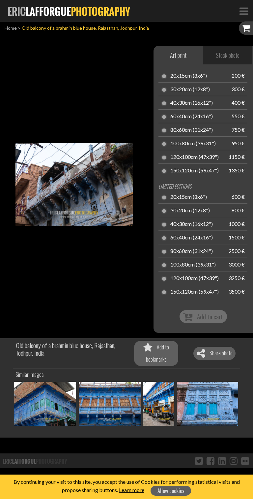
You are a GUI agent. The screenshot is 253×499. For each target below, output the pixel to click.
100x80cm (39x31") (193, 143)
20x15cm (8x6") (188, 76)
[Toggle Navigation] (244, 11)
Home (11, 28)
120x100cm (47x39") (194, 157)
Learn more (131, 490)
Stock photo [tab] (227, 55)
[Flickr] (245, 460)
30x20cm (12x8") (190, 89)
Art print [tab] (178, 55)
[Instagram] (234, 460)
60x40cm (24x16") (191, 116)
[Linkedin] (222, 460)
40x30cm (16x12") (191, 103)
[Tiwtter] (199, 460)
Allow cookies (170, 491)
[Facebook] (210, 460)
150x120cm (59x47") (194, 170)
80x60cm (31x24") (191, 130)
